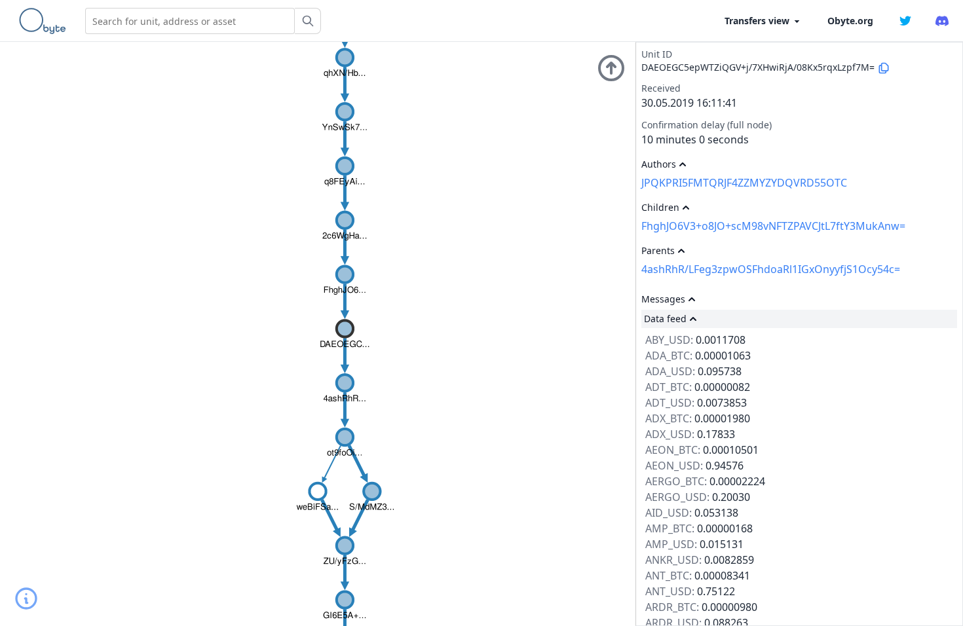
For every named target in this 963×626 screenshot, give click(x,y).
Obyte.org (850, 20)
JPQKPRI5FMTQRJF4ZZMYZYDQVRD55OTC (744, 182)
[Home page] (45, 21)
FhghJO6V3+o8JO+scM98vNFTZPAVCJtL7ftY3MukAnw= (773, 226)
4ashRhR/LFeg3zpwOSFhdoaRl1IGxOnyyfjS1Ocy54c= (770, 269)
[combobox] (190, 21)
